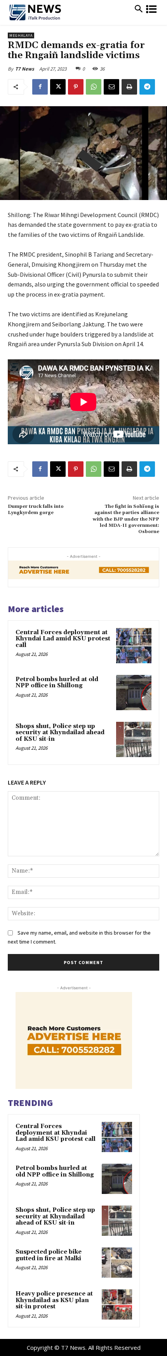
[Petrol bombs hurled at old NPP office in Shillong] (133, 692)
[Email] (111, 87)
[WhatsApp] (93, 87)
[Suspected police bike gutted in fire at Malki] (117, 1262)
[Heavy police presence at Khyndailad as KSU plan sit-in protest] (117, 1304)
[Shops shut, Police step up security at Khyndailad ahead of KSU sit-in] (133, 739)
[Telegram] (147, 87)
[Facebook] (40, 87)
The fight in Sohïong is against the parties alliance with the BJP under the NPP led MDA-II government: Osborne (126, 519)
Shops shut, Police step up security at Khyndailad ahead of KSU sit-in (60, 733)
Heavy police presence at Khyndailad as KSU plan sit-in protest (54, 1300)
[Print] (129, 87)
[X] (58, 87)
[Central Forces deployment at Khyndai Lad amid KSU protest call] (133, 645)
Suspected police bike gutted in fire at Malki (49, 1255)
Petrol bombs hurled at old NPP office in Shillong (57, 683)
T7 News (24, 69)
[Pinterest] (76, 87)
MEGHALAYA (21, 35)
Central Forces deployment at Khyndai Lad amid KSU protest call (63, 639)
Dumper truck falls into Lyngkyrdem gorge (36, 510)
